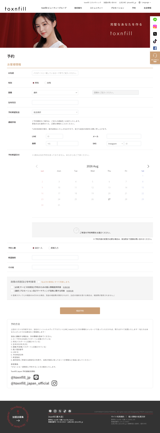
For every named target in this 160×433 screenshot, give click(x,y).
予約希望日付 (14, 154)
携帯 (34, 143)
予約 (134, 8)
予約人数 (12, 247)
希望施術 (12, 257)
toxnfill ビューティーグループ (53, 8)
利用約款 (66, 287)
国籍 (10, 92)
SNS (94, 143)
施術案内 (78, 8)
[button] (148, 166)
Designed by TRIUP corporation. (142, 412)
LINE (34, 136)
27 (109, 199)
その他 (11, 267)
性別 (10, 82)
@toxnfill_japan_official (30, 383)
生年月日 (12, 102)
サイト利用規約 (117, 416)
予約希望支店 (14, 112)
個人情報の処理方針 (136, 416)
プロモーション (117, 8)
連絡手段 (12, 122)
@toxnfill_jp (20, 377)
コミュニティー (96, 8)
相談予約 (80, 310)
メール (95, 136)
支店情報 (147, 8)
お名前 (11, 73)
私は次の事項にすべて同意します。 (56, 282)
